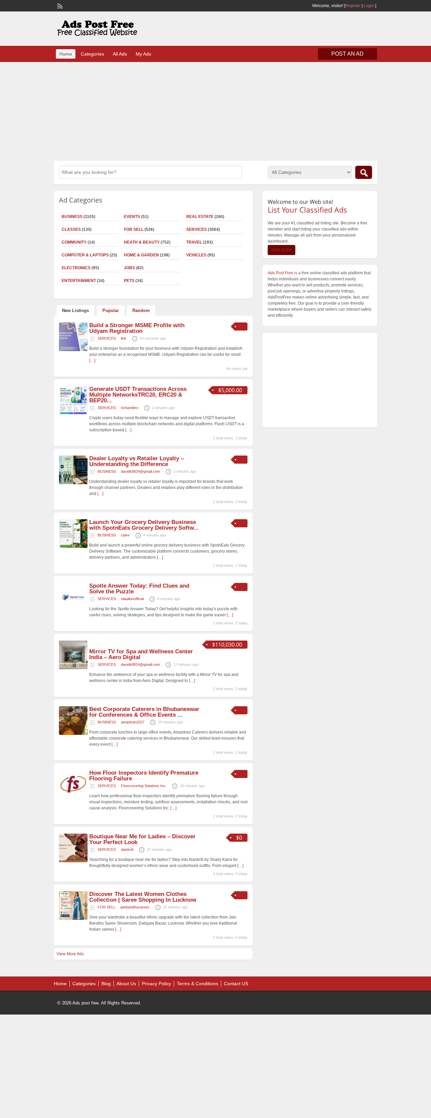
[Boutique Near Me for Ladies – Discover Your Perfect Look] (73, 861)
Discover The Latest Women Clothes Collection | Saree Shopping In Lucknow (142, 897)
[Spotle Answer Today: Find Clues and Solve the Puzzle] (73, 610)
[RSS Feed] (59, 5)
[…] (92, 360)
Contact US (236, 983)
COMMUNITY (74, 242)
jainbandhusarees (135, 907)
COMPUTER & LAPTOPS (85, 255)
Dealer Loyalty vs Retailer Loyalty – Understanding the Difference (136, 461)
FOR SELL (133, 229)
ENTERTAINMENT (79, 280)
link (123, 338)
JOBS (129, 268)
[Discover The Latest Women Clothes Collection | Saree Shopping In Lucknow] (73, 918)
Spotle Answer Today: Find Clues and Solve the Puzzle (139, 589)
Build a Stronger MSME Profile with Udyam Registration (137, 328)
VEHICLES (196, 255)
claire (125, 535)
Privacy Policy (156, 983)
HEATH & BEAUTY (142, 242)
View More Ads (70, 954)
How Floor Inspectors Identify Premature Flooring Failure (143, 776)
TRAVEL (194, 242)
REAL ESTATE (199, 216)
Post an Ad (347, 54)
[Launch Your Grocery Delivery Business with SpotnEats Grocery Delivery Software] (73, 546)
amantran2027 (132, 722)
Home (65, 54)
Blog (106, 983)
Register (353, 5)
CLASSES (71, 229)
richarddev (129, 408)
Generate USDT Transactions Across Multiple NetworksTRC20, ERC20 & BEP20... (138, 395)
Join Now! (281, 250)
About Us (126, 983)
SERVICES (196, 229)
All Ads (120, 54)
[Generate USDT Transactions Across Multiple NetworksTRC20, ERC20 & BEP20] (73, 413)
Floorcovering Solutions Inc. (143, 786)
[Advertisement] (215, 110)
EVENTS (132, 216)
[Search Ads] (363, 172)
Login (369, 5)
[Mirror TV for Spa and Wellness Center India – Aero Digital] (73, 667)
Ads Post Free (280, 273)
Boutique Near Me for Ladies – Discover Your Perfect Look (142, 839)
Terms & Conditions (197, 983)
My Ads (143, 54)
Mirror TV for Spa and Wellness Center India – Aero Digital (141, 654)
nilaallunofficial (132, 599)
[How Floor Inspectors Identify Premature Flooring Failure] (73, 797)
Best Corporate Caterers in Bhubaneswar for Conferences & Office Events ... (144, 712)
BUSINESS (72, 216)
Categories (92, 54)
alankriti (127, 849)
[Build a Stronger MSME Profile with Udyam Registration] (73, 349)
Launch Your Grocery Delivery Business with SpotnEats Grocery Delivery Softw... (144, 525)
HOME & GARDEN (141, 255)
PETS (129, 280)
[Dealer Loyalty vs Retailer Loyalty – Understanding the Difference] (73, 482)
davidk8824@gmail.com (140, 471)
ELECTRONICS (76, 268)
